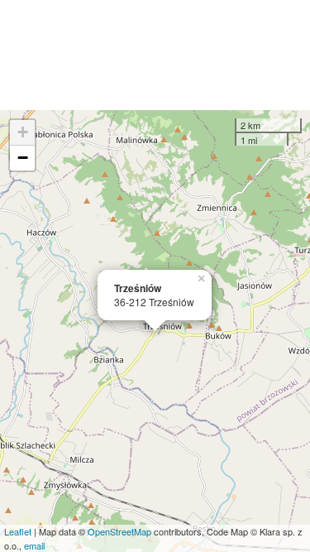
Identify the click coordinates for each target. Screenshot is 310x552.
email (34, 545)
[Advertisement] (155, 55)
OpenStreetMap (119, 531)
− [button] (22, 157)
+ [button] (22, 132)
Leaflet (17, 531)
